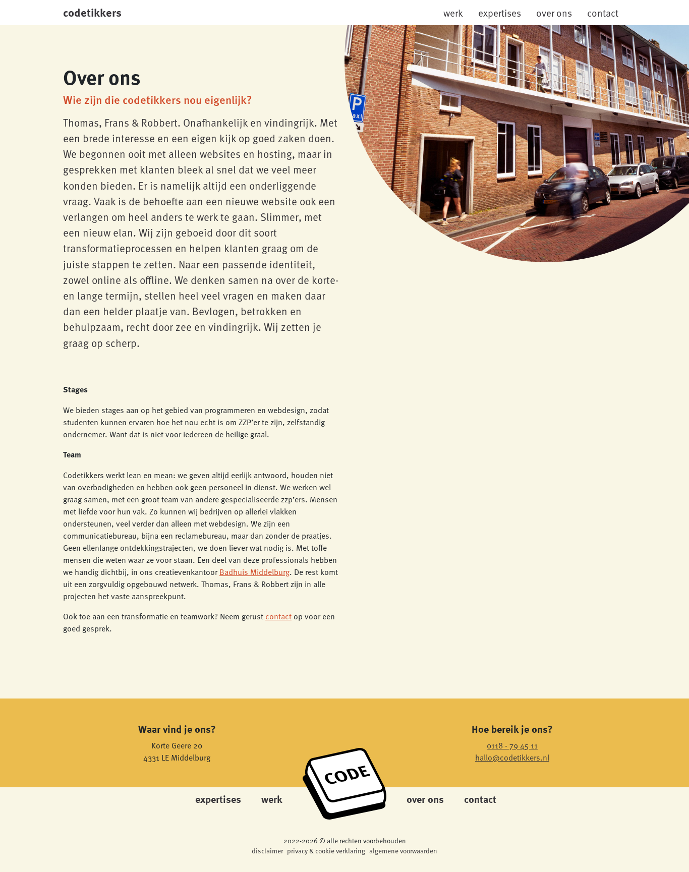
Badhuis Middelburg (254, 571)
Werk (453, 12)
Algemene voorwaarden (403, 850)
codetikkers (92, 12)
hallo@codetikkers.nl (512, 757)
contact (278, 615)
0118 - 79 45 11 (512, 744)
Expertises (499, 12)
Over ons (554, 12)
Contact (602, 12)
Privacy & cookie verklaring (326, 850)
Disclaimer (267, 850)
